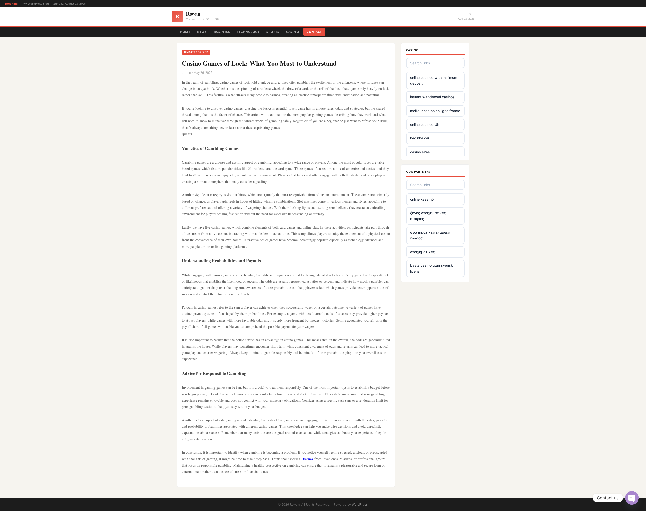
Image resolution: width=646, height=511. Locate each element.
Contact (314, 32)
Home (185, 32)
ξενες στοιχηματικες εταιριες (428, 216)
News (202, 32)
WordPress (360, 504)
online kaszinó (422, 199)
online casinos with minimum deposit (433, 80)
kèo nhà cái (419, 138)
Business (222, 32)
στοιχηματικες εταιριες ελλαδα (430, 235)
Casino (292, 32)
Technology (248, 32)
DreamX (307, 458)
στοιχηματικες (422, 252)
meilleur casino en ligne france (435, 111)
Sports (272, 32)
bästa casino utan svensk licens (431, 268)
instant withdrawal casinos (432, 97)
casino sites (420, 152)
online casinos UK (424, 124)
